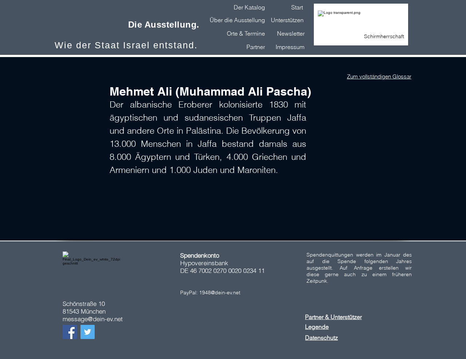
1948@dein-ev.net (219, 292)
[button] (291, 33)
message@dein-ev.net (93, 319)
